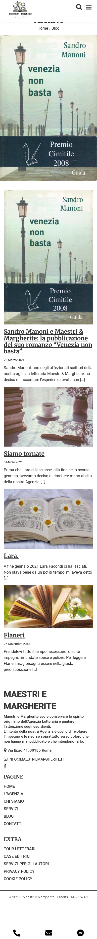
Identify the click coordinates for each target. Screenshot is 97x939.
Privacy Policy (19, 871)
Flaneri (14, 635)
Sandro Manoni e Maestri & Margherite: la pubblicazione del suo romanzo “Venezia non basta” (48, 341)
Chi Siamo (14, 801)
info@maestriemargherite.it (35, 759)
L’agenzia (13, 793)
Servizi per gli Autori (26, 863)
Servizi (11, 808)
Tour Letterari (20, 849)
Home (43, 28)
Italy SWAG (78, 897)
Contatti (13, 823)
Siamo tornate (24, 454)
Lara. (11, 556)
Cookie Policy (18, 878)
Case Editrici (17, 856)
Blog (9, 816)
